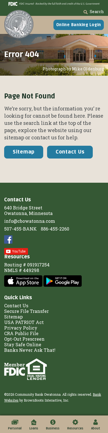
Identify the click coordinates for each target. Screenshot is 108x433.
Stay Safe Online (22, 344)
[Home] (19, 24)
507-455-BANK (20, 229)
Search (97, 11)
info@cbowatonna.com (29, 221)
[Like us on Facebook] (8, 239)
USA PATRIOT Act (24, 322)
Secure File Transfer (26, 311)
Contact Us (70, 152)
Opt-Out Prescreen (24, 339)
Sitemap (24, 152)
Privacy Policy (20, 328)
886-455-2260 (55, 229)
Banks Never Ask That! (29, 350)
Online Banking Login (78, 25)
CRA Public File (21, 333)
